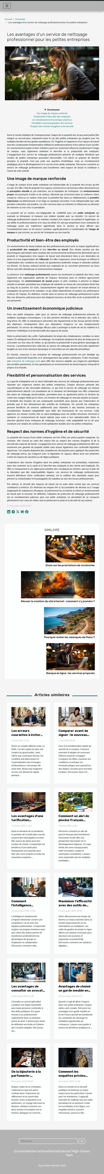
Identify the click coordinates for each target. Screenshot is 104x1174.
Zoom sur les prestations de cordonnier (70, 565)
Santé (53, 1151)
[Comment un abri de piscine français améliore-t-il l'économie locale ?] (75, 802)
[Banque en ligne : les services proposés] (70, 656)
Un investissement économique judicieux (52, 120)
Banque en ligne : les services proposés (70, 673)
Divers (85, 1151)
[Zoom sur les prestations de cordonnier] (70, 548)
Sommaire (53, 109)
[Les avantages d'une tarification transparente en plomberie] (28, 802)
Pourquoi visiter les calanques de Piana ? (69, 637)
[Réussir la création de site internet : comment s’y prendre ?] (58, 584)
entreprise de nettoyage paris (26, 361)
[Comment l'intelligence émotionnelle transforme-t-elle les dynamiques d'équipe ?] (28, 887)
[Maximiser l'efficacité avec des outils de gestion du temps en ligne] (75, 887)
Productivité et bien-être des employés (52, 116)
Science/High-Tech (69, 1153)
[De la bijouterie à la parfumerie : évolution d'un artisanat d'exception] (28, 1057)
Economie (20, 19)
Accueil (8, 19)
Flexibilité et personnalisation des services (52, 123)
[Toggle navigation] (7, 5)
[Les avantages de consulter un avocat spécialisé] (28, 972)
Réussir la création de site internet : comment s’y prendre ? (58, 601)
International (39, 1151)
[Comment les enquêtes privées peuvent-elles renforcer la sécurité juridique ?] (75, 1057)
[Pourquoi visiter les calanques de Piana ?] (69, 620)
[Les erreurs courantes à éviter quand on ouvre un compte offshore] (28, 716)
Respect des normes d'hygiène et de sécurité (52, 126)
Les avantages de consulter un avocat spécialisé (27, 990)
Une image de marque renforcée (52, 113)
